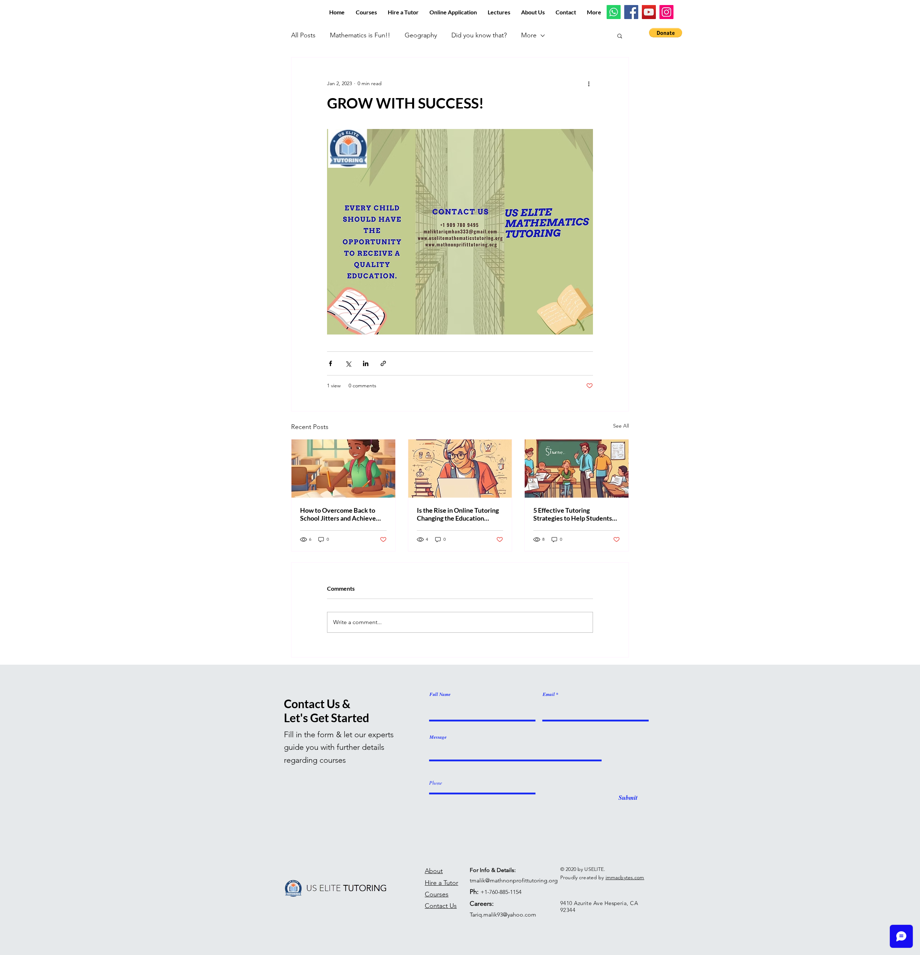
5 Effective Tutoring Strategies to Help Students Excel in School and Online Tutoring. (572, 514)
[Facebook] (631, 12)
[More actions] (588, 83)
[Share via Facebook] (330, 363)
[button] (665, 32)
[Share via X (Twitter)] (348, 363)
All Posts (303, 35)
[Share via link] (383, 363)
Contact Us (441, 906)
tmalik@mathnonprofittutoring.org (514, 880)
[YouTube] (649, 12)
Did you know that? (479, 35)
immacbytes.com (625, 877)
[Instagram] (666, 12)
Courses (436, 894)
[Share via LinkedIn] (365, 363)
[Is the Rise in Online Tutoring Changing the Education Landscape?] (460, 468)
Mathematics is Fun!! (360, 35)
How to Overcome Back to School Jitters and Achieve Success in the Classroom (338, 514)
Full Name (440, 694)
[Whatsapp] (614, 12)
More (529, 35)
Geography (421, 35)
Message (438, 737)
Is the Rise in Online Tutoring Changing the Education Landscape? (458, 514)
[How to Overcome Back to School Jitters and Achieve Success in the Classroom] (343, 468)
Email (549, 694)
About (434, 871)
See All (621, 426)
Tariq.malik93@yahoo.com (503, 914)
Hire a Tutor (441, 883)
